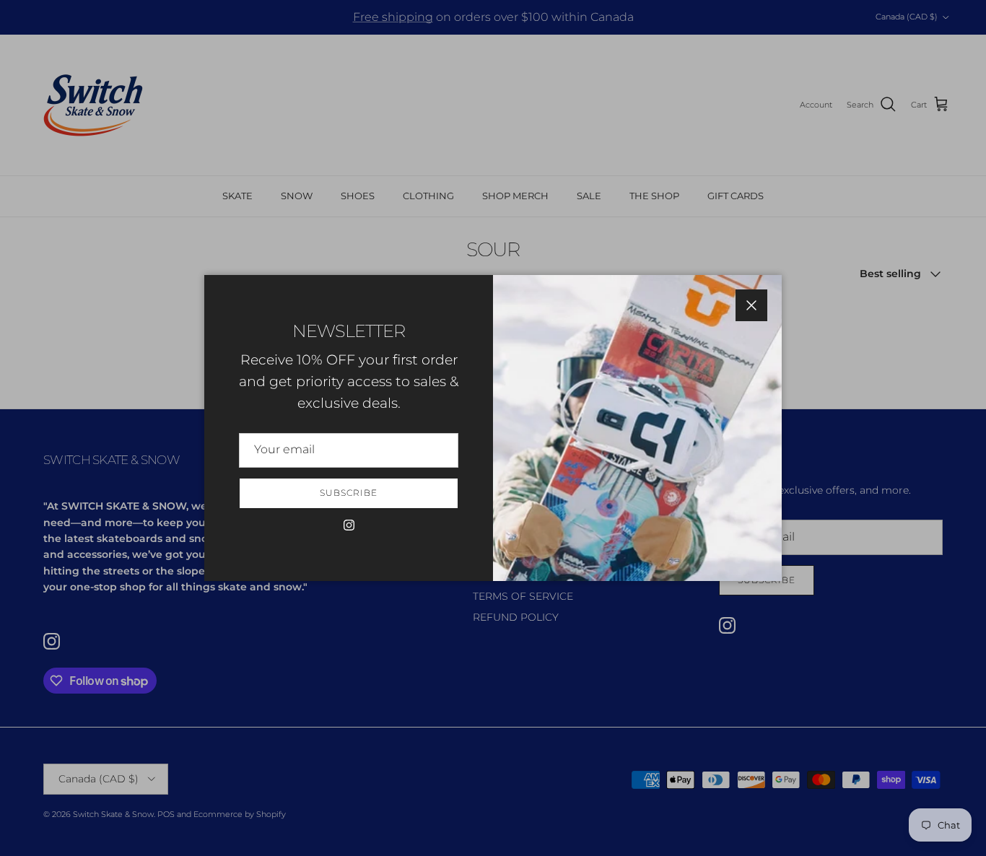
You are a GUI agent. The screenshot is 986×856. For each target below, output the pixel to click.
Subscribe (349, 492)
